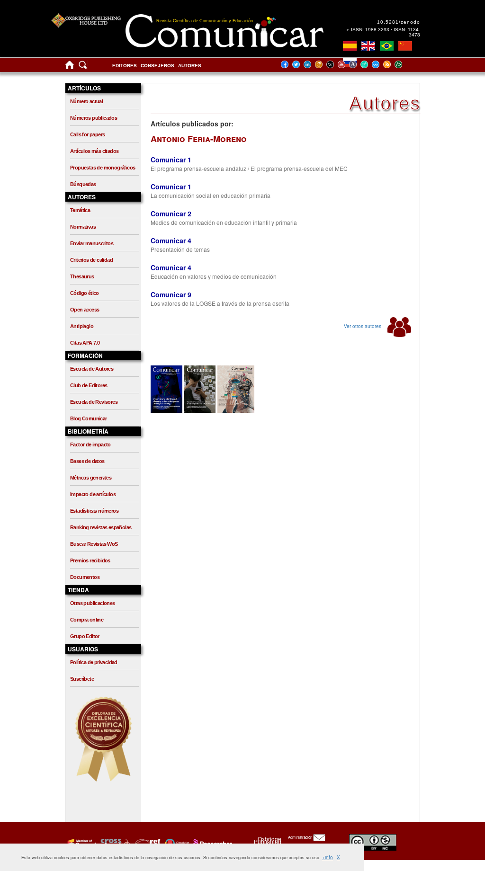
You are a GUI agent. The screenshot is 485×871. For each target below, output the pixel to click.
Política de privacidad (93, 662)
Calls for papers (87, 134)
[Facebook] (287, 64)
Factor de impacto (90, 444)
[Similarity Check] (114, 843)
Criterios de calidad (91, 260)
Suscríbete (82, 679)
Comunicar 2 (171, 213)
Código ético (84, 293)
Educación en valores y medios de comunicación (214, 276)
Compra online (86, 619)
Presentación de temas (180, 249)
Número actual (86, 101)
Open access (84, 309)
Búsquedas (83, 184)
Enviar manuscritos (91, 243)
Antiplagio (81, 326)
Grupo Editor (84, 636)
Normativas (83, 227)
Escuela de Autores (91, 369)
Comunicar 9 (171, 294)
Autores (189, 65)
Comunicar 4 (171, 240)
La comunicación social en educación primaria (210, 195)
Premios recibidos (90, 560)
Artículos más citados (94, 151)
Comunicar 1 (171, 159)
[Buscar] (83, 67)
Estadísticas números (94, 511)
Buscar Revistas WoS (94, 544)
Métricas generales (90, 477)
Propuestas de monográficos (102, 167)
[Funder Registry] (147, 843)
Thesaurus (82, 276)
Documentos (84, 577)
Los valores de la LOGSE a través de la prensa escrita (220, 303)
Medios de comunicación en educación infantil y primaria (224, 222)
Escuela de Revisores (93, 402)
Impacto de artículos (93, 494)
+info (327, 857)
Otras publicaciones (92, 603)
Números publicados (93, 118)
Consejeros (157, 65)
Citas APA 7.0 (84, 343)
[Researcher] (212, 843)
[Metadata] (406, 64)
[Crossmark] (176, 843)
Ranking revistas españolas (100, 527)
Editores (124, 65)
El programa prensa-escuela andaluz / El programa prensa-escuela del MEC (249, 168)
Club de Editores (88, 385)
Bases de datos (87, 461)
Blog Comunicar (88, 418)
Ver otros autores (363, 326)
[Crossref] (81, 843)
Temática (80, 210)
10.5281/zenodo (398, 22)
